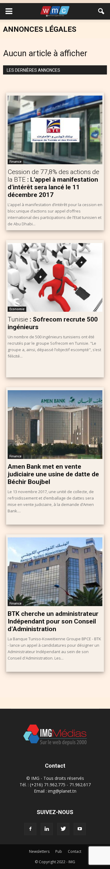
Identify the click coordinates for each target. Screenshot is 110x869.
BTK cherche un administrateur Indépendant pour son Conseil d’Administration (53, 621)
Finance (15, 161)
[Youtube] (80, 829)
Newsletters (39, 851)
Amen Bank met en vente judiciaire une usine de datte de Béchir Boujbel (53, 474)
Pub (58, 851)
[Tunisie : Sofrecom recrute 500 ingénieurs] (55, 277)
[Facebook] (30, 829)
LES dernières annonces (33, 70)
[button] (101, 11)
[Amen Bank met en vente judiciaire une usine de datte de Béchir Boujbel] (55, 424)
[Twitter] (63, 829)
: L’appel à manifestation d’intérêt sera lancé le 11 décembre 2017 (53, 183)
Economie (16, 309)
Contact (74, 851)
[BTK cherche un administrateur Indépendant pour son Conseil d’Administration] (55, 571)
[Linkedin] (47, 829)
